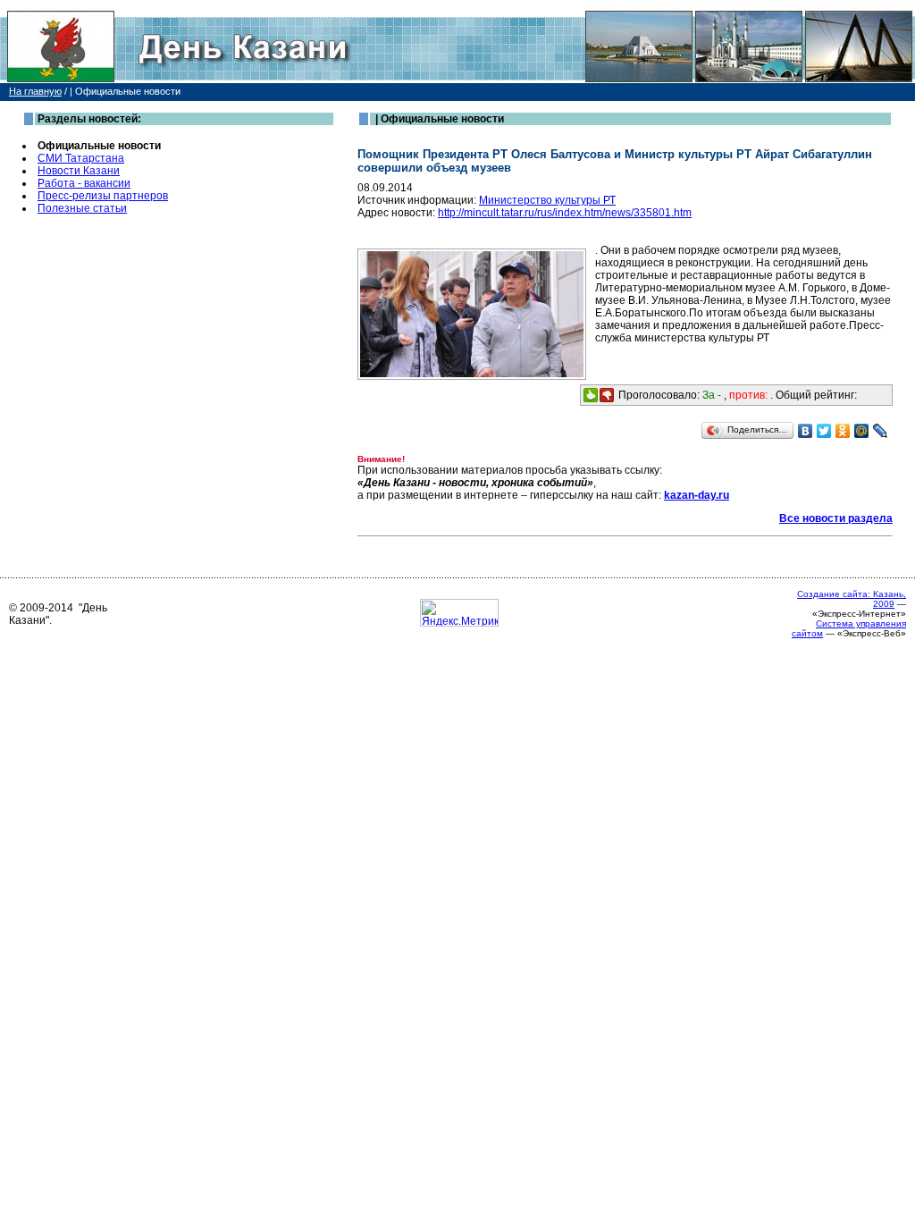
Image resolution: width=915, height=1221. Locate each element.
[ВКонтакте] (805, 430)
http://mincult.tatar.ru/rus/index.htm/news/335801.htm (565, 212)
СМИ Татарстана (81, 158)
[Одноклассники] (843, 430)
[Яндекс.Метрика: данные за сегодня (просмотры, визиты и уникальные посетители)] (459, 613)
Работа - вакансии (84, 183)
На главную (35, 91)
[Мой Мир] (861, 430)
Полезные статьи (82, 208)
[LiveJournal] (880, 430)
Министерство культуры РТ (547, 200)
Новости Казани (79, 170)
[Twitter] (824, 430)
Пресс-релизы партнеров (103, 195)
